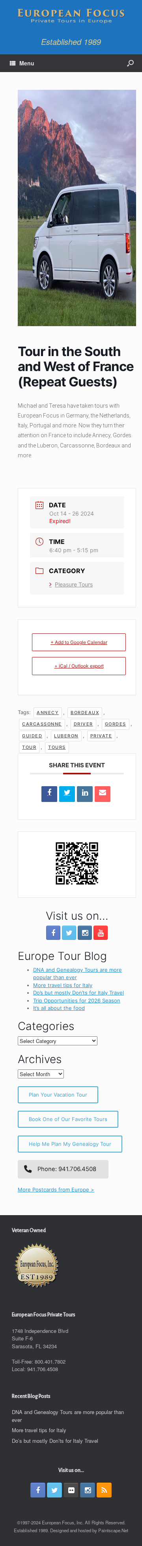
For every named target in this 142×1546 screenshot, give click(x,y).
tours (57, 747)
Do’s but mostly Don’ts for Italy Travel (78, 992)
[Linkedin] (85, 794)
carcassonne (42, 724)
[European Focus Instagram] (85, 933)
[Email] (102, 794)
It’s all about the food (59, 1008)
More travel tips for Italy (62, 985)
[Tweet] (67, 794)
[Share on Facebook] (49, 794)
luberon (66, 736)
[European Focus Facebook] (53, 933)
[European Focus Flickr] (71, 1490)
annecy (48, 712)
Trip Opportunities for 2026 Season (76, 1000)
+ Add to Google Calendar (78, 642)
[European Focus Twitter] (69, 933)
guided (32, 736)
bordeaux (85, 712)
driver (83, 724)
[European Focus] (71, 16)
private (101, 736)
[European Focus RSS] (104, 1490)
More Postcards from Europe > (56, 1189)
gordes (115, 724)
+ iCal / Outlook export (79, 666)
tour (29, 747)
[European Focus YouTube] (100, 933)
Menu (26, 63)
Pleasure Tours (74, 584)
